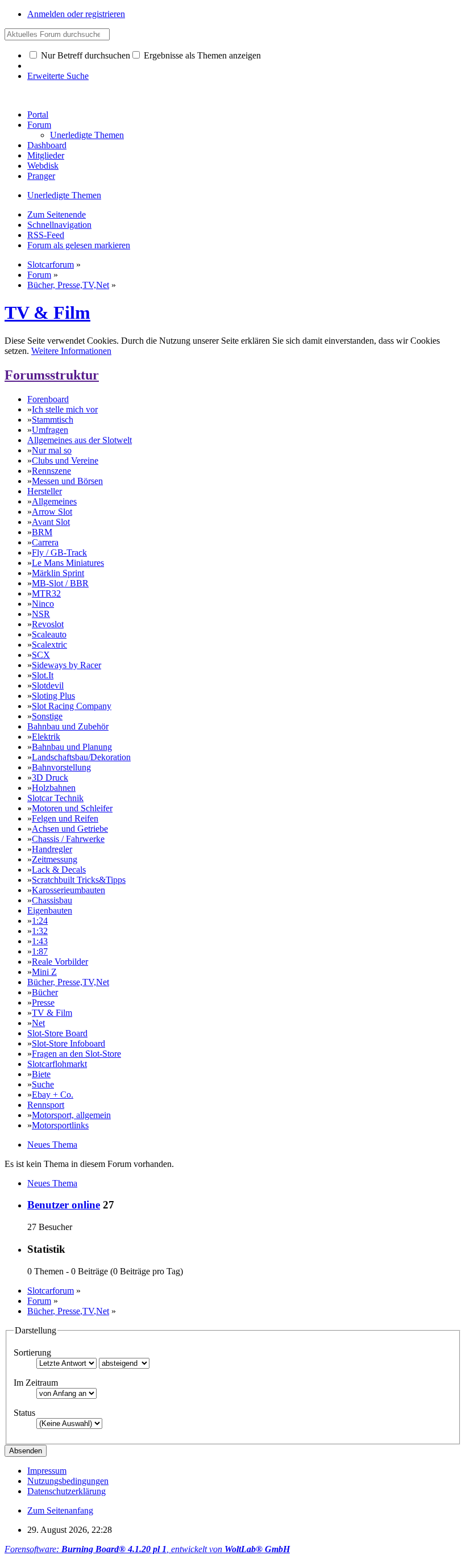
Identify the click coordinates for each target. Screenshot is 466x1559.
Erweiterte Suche (58, 76)
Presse (43, 1002)
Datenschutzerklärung (66, 1491)
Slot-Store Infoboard (68, 1043)
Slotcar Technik (55, 798)
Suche (43, 1084)
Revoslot (48, 624)
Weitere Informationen (71, 351)
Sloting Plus (53, 696)
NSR (41, 614)
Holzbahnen (54, 788)
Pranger (41, 176)
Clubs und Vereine (65, 460)
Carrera (45, 542)
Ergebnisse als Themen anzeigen (201, 55)
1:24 (40, 921)
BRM (42, 532)
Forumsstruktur (52, 375)
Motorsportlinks (60, 1125)
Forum (39, 125)
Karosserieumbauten (68, 890)
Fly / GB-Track (59, 552)
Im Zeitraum (36, 1382)
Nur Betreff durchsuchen (84, 55)
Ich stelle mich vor (65, 409)
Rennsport (45, 1105)
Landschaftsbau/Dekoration (81, 757)
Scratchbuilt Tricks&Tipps (79, 880)
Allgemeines (54, 501)
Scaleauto (49, 634)
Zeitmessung (54, 859)
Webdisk (43, 165)
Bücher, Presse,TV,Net (68, 982)
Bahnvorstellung (61, 767)
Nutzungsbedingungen (68, 1481)
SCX (41, 655)
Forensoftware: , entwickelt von (147, 1549)
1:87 (40, 951)
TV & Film (47, 312)
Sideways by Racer (66, 665)
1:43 (40, 941)
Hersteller (44, 491)
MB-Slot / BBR (60, 583)
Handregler (52, 849)
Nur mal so (52, 450)
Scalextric (49, 644)
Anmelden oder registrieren (76, 14)
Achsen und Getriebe (70, 828)
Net (38, 1023)
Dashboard (46, 145)
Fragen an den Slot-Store (76, 1053)
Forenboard (48, 399)
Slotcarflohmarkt (57, 1064)
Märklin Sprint (58, 573)
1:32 (40, 931)
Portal (37, 114)
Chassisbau (52, 900)
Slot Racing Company (71, 706)
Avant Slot (51, 522)
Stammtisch (52, 419)
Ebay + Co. (52, 1094)
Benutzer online (63, 1205)
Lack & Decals (59, 869)
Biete (41, 1074)
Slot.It (42, 675)
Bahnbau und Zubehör (68, 726)
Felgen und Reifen (65, 818)
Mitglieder (45, 155)
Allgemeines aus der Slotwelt (79, 440)
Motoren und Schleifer (72, 808)
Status (24, 1413)
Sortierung (32, 1352)
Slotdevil (48, 685)
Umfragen (50, 430)
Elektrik (46, 736)
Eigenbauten (49, 910)
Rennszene (51, 471)
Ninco (43, 603)
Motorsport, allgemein (71, 1115)
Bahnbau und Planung (72, 747)
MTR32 (46, 593)
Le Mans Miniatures (68, 563)
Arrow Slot (52, 511)
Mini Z (44, 972)
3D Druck (50, 777)
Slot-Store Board (57, 1033)
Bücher (45, 992)
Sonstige (47, 716)
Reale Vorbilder (60, 961)
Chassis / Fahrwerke (68, 839)
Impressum (46, 1470)
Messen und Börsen (67, 481)
